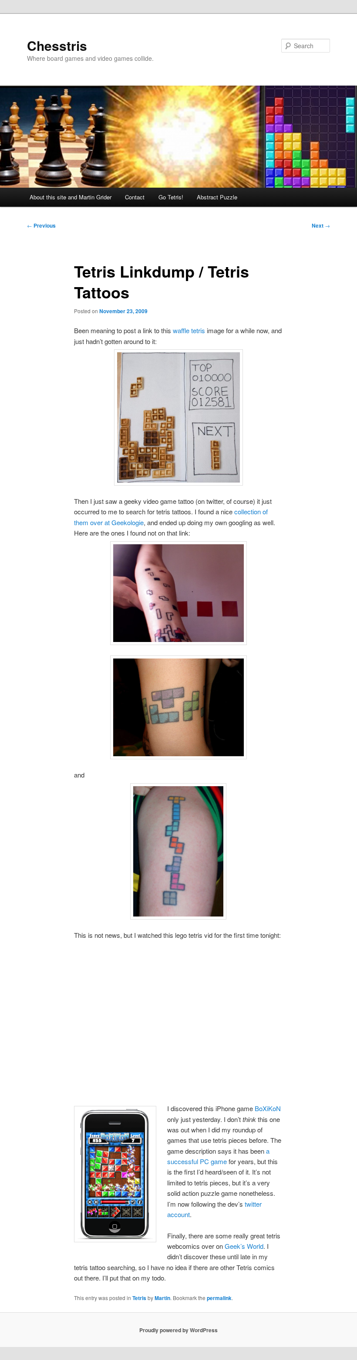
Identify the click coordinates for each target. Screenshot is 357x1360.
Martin (162, 1298)
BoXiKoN (268, 1108)
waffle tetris (189, 330)
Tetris (139, 1298)
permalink (219, 1298)
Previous (41, 225)
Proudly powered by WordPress (178, 1330)
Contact (135, 197)
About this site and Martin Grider (70, 197)
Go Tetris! (170, 197)
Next (321, 225)
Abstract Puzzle (217, 197)
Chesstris (57, 45)
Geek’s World (244, 1246)
